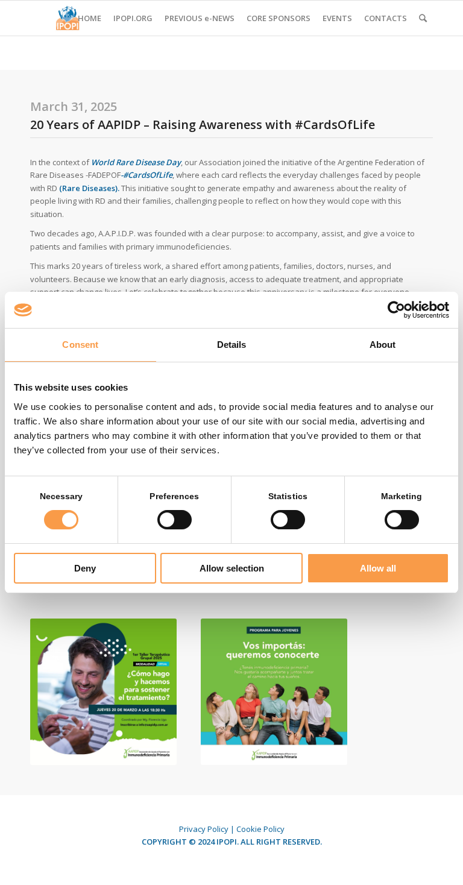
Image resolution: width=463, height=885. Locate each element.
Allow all (378, 568)
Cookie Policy (260, 829)
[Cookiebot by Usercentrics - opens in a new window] (396, 310)
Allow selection (232, 568)
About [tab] (383, 344)
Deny (85, 568)
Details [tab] (232, 344)
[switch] (174, 519)
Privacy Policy (203, 829)
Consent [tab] (80, 344)
